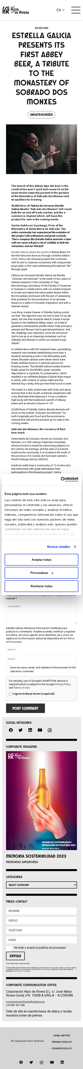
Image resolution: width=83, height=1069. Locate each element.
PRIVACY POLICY (62, 1042)
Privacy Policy (63, 684)
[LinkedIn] (30, 730)
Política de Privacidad (23, 971)
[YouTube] (40, 730)
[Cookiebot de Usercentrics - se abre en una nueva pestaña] (60, 479)
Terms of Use (21, 687)
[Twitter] (20, 730)
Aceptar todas (41, 559)
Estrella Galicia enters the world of (31, 252)
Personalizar (39, 572)
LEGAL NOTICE (61, 1035)
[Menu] (76, 10)
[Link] (16, 10)
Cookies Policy (62, 1048)
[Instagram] (49, 730)
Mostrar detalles (58, 546)
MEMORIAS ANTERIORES (22, 862)
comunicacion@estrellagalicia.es (25, 1001)
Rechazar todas (42, 586)
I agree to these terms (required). (34, 693)
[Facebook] (11, 730)
